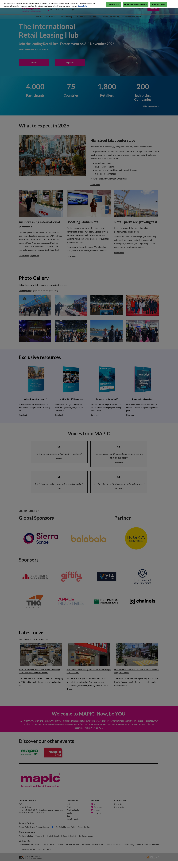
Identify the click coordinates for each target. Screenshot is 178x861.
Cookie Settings (113, 4)
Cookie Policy (83, 6)
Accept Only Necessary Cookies (135, 4)
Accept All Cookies (158, 4)
